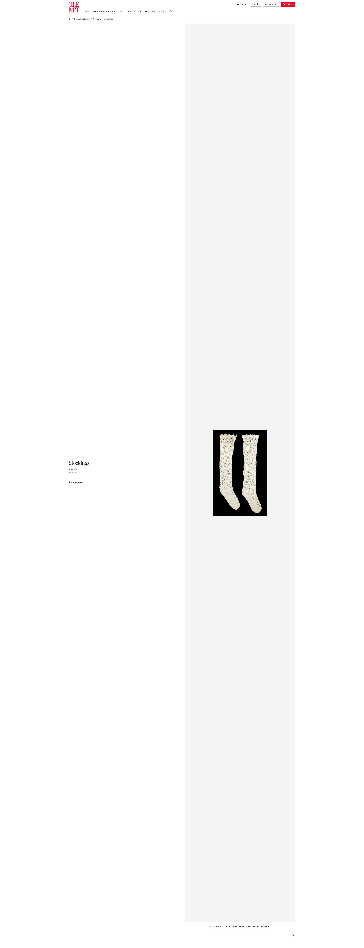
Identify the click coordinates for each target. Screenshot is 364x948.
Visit (87, 11)
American (73, 469)
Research (150, 11)
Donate (255, 4)
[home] (70, 19)
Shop (161, 11)
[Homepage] (74, 7)
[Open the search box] (171, 11)
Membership (271, 4)
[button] (293, 935)
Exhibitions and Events (105, 11)
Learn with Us (134, 11)
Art (121, 11)
